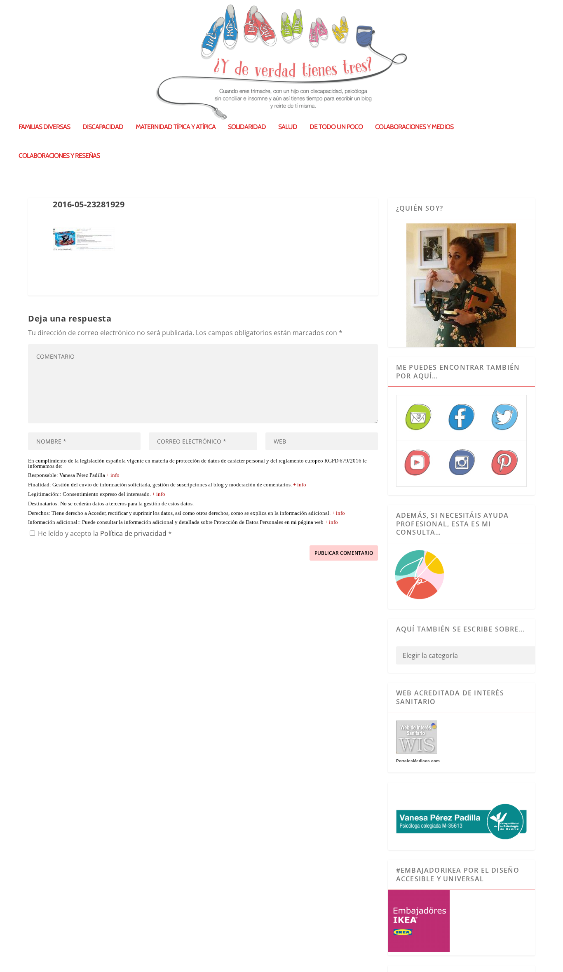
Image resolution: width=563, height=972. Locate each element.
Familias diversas (44, 127)
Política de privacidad (134, 533)
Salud (287, 127)
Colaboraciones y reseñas (59, 156)
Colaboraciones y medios (414, 127)
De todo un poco (336, 127)
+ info (113, 475)
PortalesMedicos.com (418, 760)
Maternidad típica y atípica (176, 127)
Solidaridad (247, 127)
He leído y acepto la (105, 533)
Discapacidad (102, 127)
